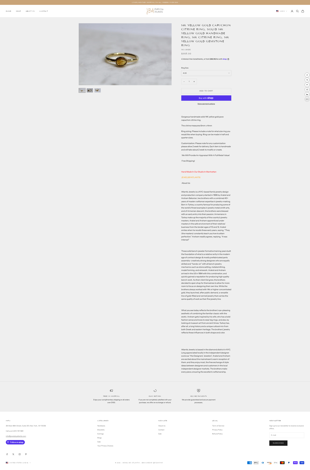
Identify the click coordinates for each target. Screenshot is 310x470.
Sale (99, 442)
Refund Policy (217, 434)
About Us (30, 11)
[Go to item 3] (97, 90)
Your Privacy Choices (105, 446)
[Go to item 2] (89, 90)
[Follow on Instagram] (19, 454)
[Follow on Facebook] (7, 454)
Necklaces (101, 426)
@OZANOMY (158, 463)
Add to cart (206, 91)
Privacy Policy (217, 430)
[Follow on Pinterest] (26, 454)
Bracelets (101, 430)
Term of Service (218, 426)
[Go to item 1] (82, 90)
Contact (43, 11)
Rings (99, 438)
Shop (18, 11)
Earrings (100, 434)
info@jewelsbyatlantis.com (16, 436)
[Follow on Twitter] (13, 454)
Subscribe (278, 443)
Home (8, 11)
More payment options (206, 104)
